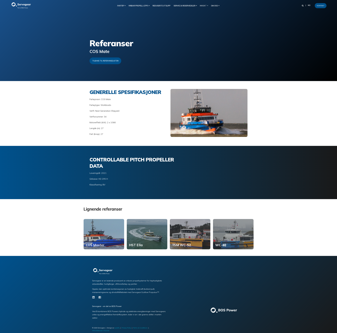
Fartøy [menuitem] (120, 5)
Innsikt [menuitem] (203, 5)
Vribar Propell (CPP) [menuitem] (138, 5)
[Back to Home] (22, 5)
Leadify (117, 328)
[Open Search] (303, 5)
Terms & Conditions (140, 328)
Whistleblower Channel (100, 331)
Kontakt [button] (320, 6)
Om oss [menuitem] (214, 5)
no (309, 5)
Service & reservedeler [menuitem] (184, 5)
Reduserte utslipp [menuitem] (161, 5)
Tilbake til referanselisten (105, 61)
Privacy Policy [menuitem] (126, 328)
